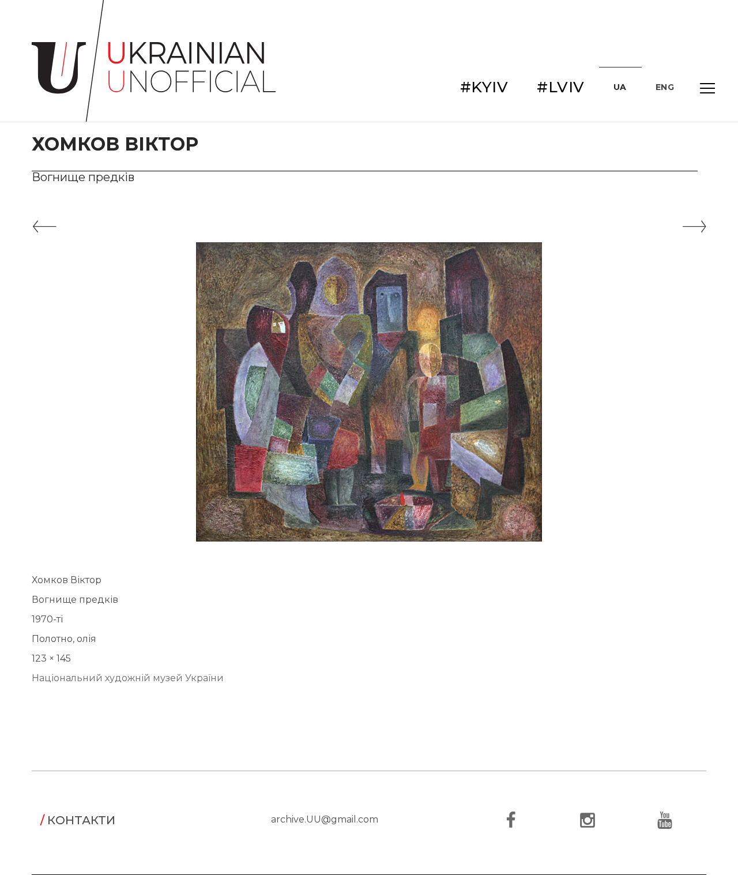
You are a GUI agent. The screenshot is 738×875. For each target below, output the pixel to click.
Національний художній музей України (128, 678)
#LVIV (561, 87)
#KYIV (484, 87)
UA (620, 87)
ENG (665, 87)
